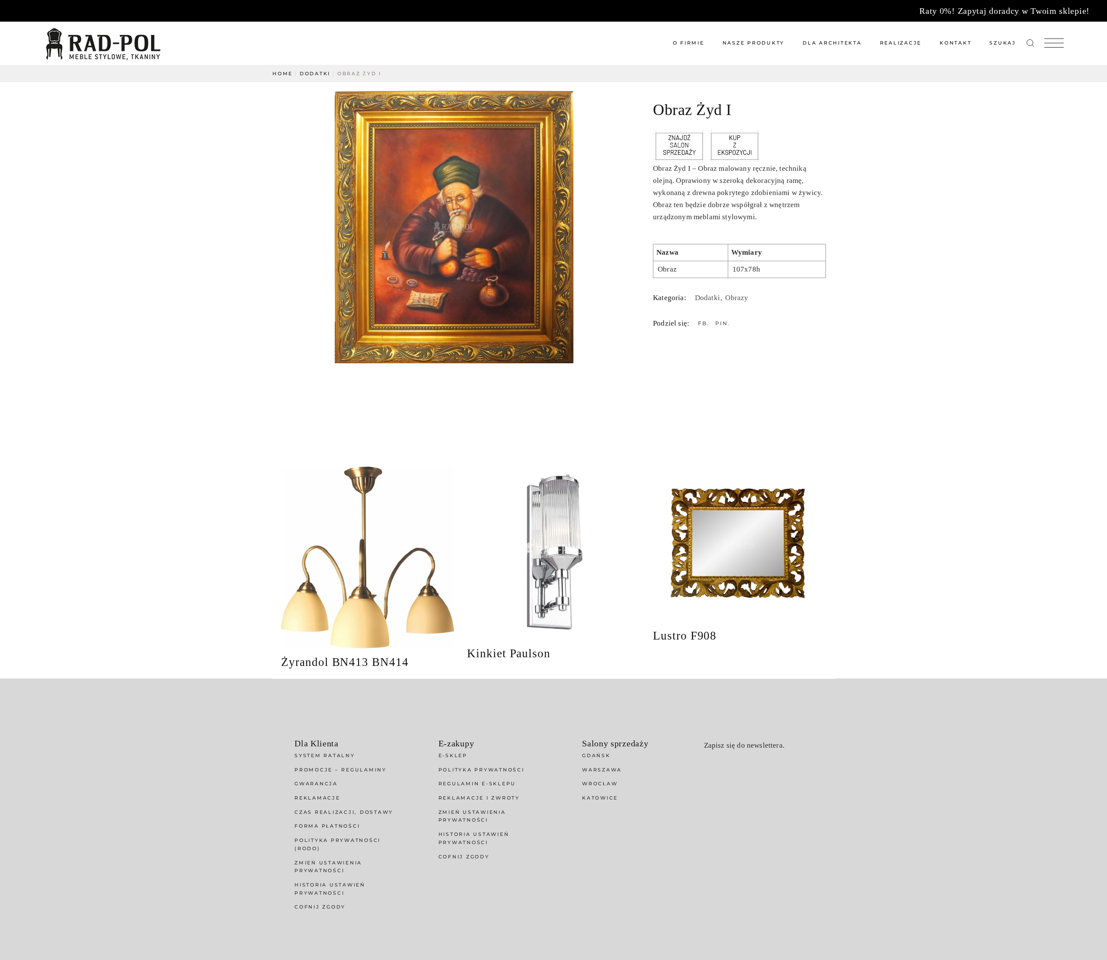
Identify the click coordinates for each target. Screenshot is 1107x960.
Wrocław (599, 784)
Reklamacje (317, 798)
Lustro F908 (685, 635)
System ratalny (324, 755)
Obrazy (736, 298)
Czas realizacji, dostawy (343, 812)
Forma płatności (327, 826)
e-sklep (452, 755)
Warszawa (602, 770)
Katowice (600, 798)
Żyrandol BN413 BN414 (345, 662)
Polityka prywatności (481, 770)
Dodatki (708, 298)
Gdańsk (596, 755)
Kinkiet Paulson (508, 653)
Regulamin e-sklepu (477, 784)
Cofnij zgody (320, 907)
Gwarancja (316, 784)
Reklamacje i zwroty (479, 798)
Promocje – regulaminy (340, 770)
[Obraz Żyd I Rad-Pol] (457, 227)
